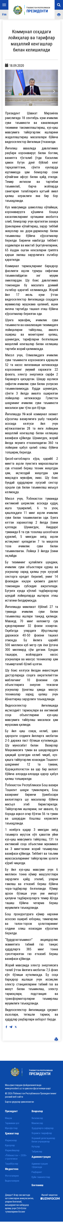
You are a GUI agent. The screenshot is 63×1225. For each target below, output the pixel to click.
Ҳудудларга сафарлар (43, 1129)
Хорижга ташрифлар (42, 1134)
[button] (9, 88)
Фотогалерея (12, 1177)
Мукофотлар (11, 1129)
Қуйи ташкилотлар (41, 1178)
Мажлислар (37, 1124)
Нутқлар (36, 1147)
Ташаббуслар (11, 1165)
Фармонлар (11, 1141)
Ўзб (4, 14)
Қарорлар (10, 1146)
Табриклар (37, 1152)
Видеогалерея (12, 1182)
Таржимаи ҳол (12, 1124)
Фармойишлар (12, 1151)
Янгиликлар (37, 1119)
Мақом (8, 1119)
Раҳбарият (37, 1173)
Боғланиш (37, 1186)
